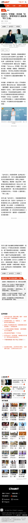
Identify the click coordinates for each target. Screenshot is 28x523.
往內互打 (11, 26)
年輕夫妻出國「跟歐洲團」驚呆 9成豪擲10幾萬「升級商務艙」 (15, 317)
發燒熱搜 (14, 496)
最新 (8, 5)
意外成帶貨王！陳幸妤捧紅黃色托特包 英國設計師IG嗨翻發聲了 (5, 418)
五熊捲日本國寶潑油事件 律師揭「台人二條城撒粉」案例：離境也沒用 (22, 466)
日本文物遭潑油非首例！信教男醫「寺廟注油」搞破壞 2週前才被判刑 (5, 475)
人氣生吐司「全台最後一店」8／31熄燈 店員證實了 (22, 437)
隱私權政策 (6, 519)
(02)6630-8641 (18, 347)
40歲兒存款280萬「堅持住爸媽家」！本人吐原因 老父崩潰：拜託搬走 (22, 475)
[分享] (1, 510)
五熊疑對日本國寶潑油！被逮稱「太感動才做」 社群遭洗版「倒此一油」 (14, 428)
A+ (3, 50)
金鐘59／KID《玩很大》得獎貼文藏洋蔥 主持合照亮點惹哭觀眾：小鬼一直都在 (13, 285)
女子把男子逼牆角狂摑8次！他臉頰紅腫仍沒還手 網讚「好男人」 (5, 456)
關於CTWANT (6, 493)
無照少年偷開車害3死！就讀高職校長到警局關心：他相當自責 (15, 325)
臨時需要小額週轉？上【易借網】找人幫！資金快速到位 (22, 409)
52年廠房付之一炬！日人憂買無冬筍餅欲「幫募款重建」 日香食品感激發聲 (13, 437)
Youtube (15, 499)
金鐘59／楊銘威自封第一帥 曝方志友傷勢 (14, 282)
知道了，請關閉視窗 (22, 515)
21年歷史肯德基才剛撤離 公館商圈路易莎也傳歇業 (15, 330)
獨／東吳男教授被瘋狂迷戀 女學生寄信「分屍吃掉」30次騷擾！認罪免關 (5, 437)
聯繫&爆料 (15, 493)
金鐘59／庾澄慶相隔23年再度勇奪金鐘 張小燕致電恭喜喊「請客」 (13, 298)
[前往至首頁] (5, 2)
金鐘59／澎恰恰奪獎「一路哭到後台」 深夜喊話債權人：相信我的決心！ (13, 289)
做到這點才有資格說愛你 (13, 418)
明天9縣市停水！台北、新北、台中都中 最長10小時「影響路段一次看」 (14, 447)
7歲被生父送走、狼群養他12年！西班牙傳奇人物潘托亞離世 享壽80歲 (22, 447)
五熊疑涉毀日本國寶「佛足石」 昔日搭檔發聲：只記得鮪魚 (22, 428)
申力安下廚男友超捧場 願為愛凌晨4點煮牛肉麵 (22, 456)
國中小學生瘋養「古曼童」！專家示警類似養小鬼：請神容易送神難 (5, 466)
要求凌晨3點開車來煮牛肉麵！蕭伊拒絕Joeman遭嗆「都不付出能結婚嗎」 (22, 418)
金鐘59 (4, 26)
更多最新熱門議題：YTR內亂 (12, 333)
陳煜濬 (6, 21)
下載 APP (21, 2)
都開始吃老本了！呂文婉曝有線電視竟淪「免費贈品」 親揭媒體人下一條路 (5, 447)
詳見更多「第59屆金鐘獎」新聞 (11, 278)
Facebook (6, 499)
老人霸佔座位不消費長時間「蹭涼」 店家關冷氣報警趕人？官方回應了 (13, 409)
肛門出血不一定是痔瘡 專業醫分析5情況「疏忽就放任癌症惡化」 (15, 336)
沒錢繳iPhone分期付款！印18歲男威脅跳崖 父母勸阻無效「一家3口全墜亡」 (14, 456)
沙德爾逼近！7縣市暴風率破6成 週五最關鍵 (13, 475)
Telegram (6, 502)
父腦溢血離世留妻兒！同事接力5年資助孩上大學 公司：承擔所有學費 (13, 466)
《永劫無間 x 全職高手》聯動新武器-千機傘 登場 (5, 428)
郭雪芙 (18, 26)
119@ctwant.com (16, 348)
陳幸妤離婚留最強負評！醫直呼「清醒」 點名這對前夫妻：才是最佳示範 (5, 409)
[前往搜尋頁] (25, 2)
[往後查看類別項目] (24, 5)
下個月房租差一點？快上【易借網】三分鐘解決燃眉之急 (13, 339)
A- (7, 50)
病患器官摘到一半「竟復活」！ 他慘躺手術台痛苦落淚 (15, 321)
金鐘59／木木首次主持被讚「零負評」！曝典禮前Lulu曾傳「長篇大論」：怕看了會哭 (14, 294)
